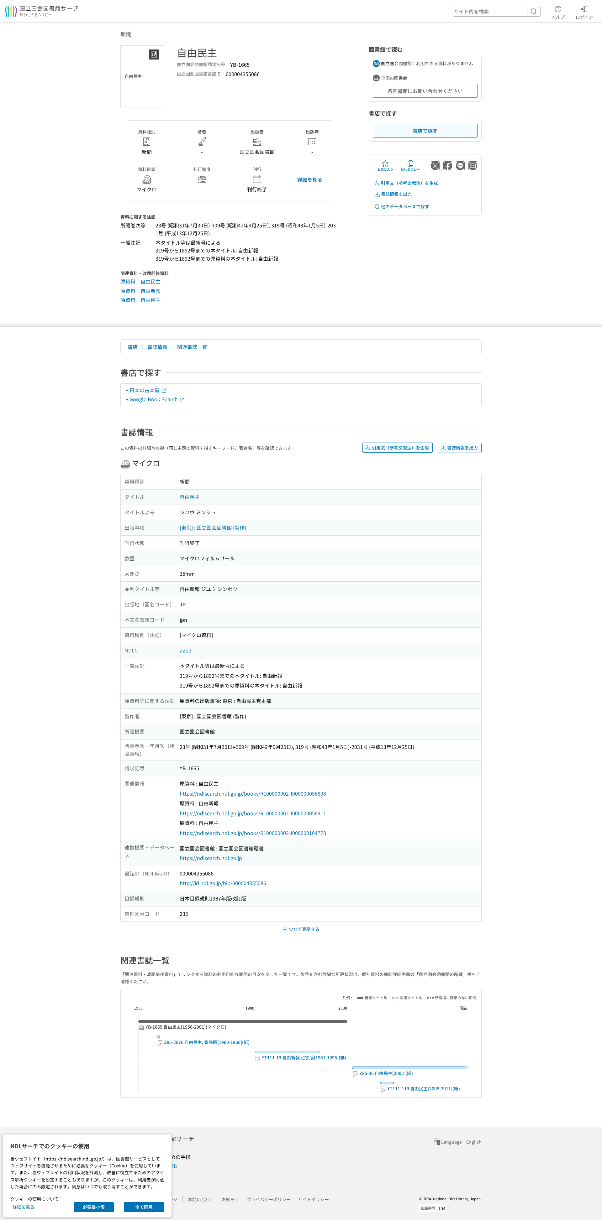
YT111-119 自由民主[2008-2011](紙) (423, 1089)
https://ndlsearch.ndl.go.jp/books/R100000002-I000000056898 (253, 793)
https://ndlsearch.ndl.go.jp (211, 858)
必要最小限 (94, 1207)
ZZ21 (186, 650)
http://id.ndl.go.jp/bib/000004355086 (223, 883)
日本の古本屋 (145, 390)
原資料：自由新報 (140, 290)
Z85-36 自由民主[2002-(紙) (385, 1073)
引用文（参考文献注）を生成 (409, 183)
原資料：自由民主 (140, 281)
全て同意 (144, 1207)
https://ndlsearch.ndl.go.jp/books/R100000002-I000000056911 (253, 813)
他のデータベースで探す (405, 206)
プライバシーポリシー (269, 1199)
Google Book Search (154, 399)
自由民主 (190, 497)
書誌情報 (157, 346)
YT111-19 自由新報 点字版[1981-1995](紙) (303, 1058)
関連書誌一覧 (192, 346)
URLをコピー (410, 169)
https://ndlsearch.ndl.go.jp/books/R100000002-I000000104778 (253, 833)
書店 (133, 346)
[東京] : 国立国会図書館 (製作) (213, 527)
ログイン (584, 17)
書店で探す (425, 130)
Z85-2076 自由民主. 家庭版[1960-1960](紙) (206, 1042)
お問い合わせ (201, 1199)
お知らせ (230, 1199)
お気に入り (385, 169)
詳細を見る (309, 179)
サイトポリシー (313, 1199)
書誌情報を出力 (396, 194)
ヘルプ (558, 17)
